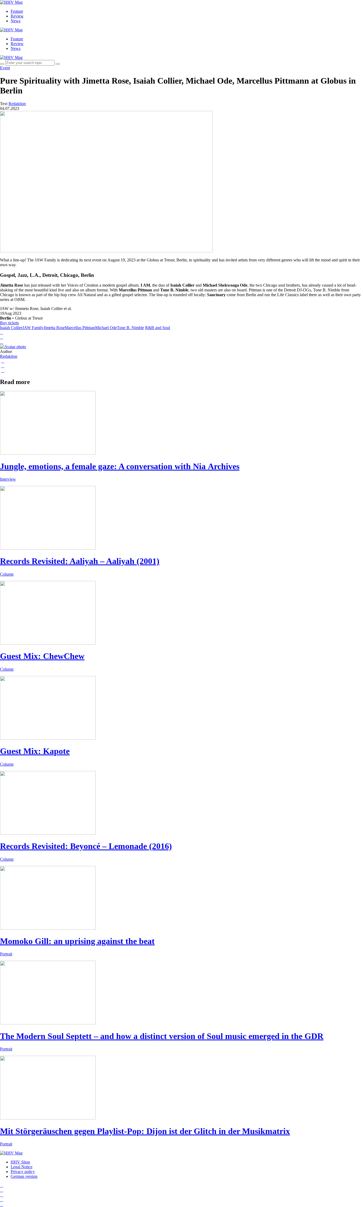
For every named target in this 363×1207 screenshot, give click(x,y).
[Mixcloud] (1, 1199)
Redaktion (8, 356)
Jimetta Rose (54, 327)
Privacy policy (23, 1171)
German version (24, 1176)
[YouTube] (1, 1195)
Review (17, 16)
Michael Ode (106, 327)
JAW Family (33, 327)
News (15, 21)
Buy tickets (9, 323)
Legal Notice (21, 1167)
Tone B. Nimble (130, 327)
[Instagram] (1, 1185)
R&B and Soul (157, 327)
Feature (17, 11)
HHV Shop (20, 1162)
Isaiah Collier (11, 327)
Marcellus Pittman (80, 327)
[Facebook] (1, 1190)
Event (5, 68)
